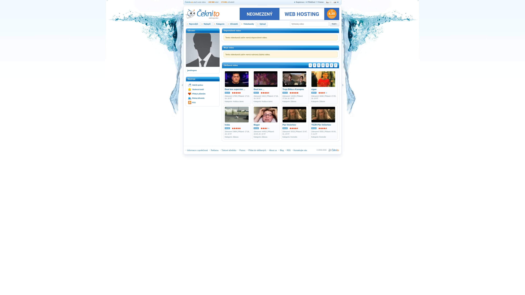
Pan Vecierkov (289, 125)
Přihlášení (311, 2)
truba (227, 125)
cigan (314, 89)
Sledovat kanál (198, 89)
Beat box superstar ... (235, 89)
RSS (194, 103)
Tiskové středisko (228, 150)
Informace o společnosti (197, 150)
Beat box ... (259, 89)
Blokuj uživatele (198, 98)
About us (273, 150)
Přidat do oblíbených (257, 150)
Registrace (300, 2)
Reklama (214, 150)
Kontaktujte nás (300, 150)
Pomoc (321, 2)
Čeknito (189, 2)
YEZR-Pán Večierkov (321, 125)
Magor (257, 125)
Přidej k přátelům (198, 94)
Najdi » (334, 24)
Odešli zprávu (197, 85)
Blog (282, 150)
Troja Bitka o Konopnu (293, 89)
